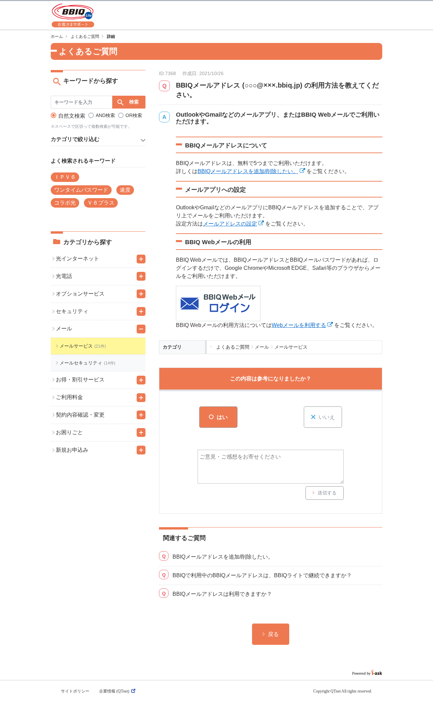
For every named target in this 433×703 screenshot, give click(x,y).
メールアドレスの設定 (230, 224)
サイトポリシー (75, 691)
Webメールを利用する (299, 325)
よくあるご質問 (85, 36)
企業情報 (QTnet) (114, 691)
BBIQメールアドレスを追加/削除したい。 (248, 171)
